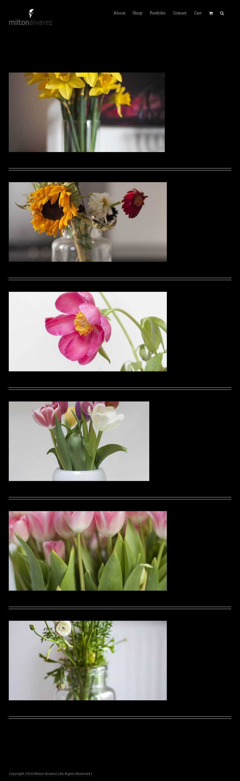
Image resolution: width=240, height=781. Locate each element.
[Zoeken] (222, 12)
